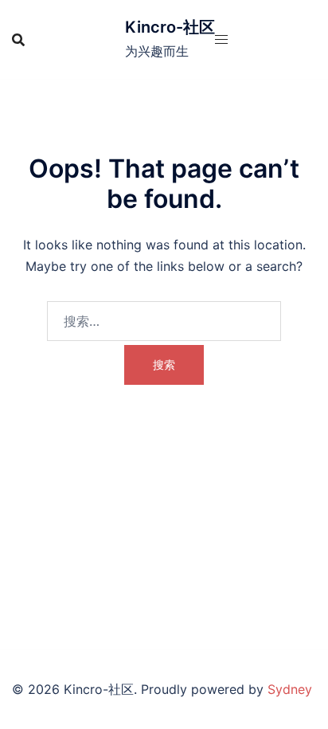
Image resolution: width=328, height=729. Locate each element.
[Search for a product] (18, 39)
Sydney (289, 689)
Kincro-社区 (170, 27)
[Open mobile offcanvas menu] (221, 39)
